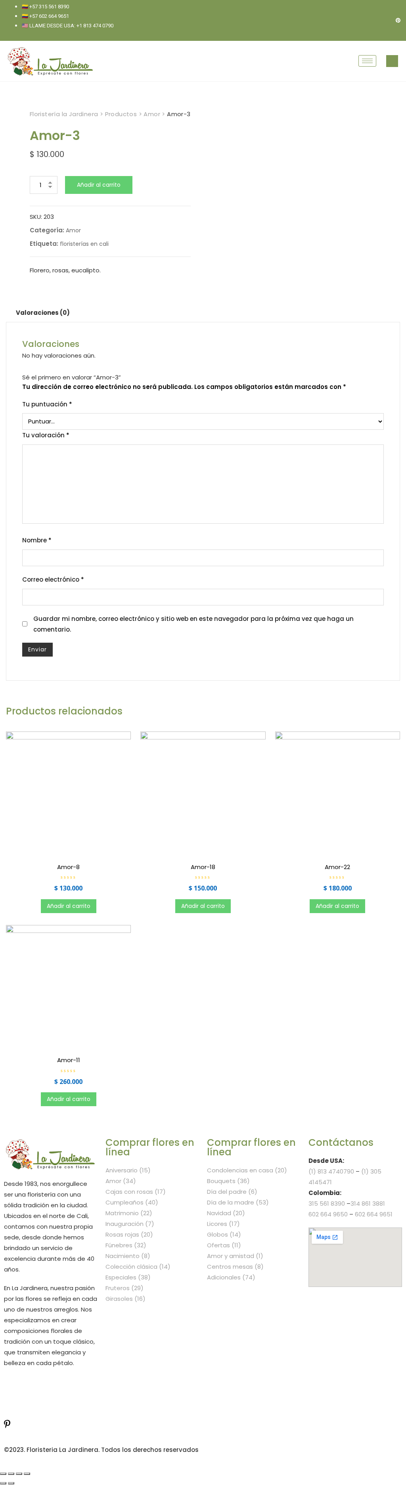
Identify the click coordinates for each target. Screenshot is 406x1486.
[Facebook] (371, 20)
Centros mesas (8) (235, 1266)
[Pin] (398, 20)
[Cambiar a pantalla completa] (19, 1474)
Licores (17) (223, 1224)
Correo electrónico (53, 579)
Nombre (37, 540)
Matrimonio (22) (128, 1213)
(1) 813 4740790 (331, 1171)
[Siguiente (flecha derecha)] (11, 1483)
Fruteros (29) (124, 1288)
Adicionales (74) (231, 1277)
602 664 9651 (374, 1214)
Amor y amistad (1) (235, 1256)
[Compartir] (11, 1474)
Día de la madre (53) (238, 1202)
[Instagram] (385, 20)
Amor (73, 230)
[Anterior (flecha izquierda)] (3, 1483)
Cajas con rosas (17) (135, 1191)
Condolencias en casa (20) (247, 1170)
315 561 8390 (326, 1203)
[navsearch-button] (392, 61)
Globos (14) (224, 1234)
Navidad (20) (226, 1213)
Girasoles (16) (125, 1299)
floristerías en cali (84, 244)
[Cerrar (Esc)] (3, 1474)
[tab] (43, 312)
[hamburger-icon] (367, 61)
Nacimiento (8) (127, 1256)
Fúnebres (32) (125, 1245)
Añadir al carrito (99, 185)
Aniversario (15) (128, 1170)
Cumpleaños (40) (131, 1202)
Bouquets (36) (228, 1181)
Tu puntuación (47, 404)
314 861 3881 (367, 1203)
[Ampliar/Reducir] (27, 1474)
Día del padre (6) (232, 1191)
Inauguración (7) (129, 1224)
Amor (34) (120, 1181)
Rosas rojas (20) (129, 1234)
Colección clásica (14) (137, 1266)
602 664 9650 (328, 1214)
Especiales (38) (128, 1277)
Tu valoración (45, 435)
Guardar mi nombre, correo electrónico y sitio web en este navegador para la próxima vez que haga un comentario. (193, 624)
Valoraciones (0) (43, 312)
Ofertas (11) (224, 1245)
